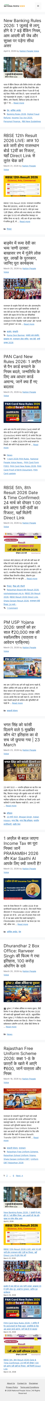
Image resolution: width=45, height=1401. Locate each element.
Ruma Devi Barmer (16, 335)
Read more (19, 103)
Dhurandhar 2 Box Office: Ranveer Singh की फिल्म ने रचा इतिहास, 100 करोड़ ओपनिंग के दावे (21, 955)
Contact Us (22, 1383)
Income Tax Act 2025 (22, 118)
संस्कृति (15, 331)
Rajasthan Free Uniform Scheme (22, 1151)
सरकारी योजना (12, 710)
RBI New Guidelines (31, 121)
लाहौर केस (16, 824)
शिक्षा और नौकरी (19, 586)
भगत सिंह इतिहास (26, 820)
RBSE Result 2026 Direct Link (24, 597)
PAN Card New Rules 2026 (23, 466)
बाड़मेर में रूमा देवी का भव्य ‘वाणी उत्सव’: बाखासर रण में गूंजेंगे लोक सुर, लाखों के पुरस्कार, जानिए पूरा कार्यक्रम (22, 253)
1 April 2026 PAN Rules (18, 459)
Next (19, 1175)
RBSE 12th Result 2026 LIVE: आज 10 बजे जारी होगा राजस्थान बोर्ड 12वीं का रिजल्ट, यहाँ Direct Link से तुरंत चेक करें (21, 148)
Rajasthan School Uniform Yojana (20, 1155)
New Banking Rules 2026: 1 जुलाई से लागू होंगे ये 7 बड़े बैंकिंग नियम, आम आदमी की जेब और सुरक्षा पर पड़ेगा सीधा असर (22, 33)
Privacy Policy (12, 1387)
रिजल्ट (9, 229)
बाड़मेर (9, 331)
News (9, 455)
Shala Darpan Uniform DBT (16, 1159)
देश (8, 110)
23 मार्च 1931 (12, 817)
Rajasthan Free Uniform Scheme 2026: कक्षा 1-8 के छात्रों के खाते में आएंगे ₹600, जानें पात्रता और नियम (22, 1061)
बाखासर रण (8, 339)
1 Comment (12, 608)
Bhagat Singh (25, 817)
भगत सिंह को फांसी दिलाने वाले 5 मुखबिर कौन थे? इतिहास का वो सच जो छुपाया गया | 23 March (22, 734)
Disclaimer (33, 1383)
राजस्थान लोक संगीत (20, 339)
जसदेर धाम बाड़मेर (32, 335)
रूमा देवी (33, 339)
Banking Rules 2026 (16, 114)
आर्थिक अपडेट (15, 110)
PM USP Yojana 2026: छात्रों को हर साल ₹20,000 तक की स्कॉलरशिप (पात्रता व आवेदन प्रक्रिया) (22, 632)
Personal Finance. (12, 121)
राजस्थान (22, 1148)
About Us (11, 1383)
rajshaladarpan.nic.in (14, 593)
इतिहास (9, 813)
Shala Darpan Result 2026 (16, 601)
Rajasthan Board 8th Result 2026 (23, 590)
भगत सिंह (15, 820)
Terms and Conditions (29, 1387)
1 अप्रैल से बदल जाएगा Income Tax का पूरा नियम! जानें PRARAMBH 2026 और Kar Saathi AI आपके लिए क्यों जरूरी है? (22, 851)
